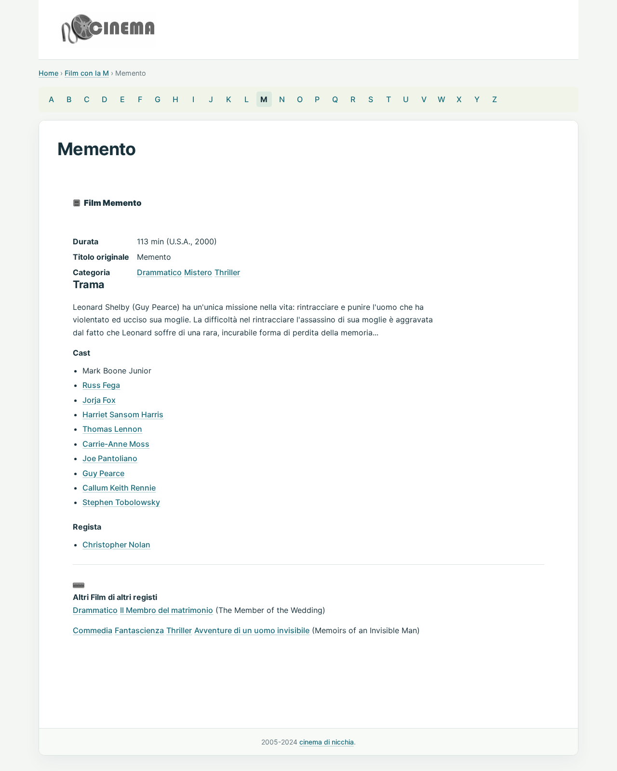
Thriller (227, 272)
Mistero (198, 272)
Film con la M (87, 73)
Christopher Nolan (116, 544)
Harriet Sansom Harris (122, 414)
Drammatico (159, 272)
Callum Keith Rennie (119, 487)
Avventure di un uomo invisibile (251, 630)
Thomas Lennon (112, 429)
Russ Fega (101, 385)
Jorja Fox (99, 400)
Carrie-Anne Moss (115, 444)
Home (48, 73)
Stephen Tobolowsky (121, 502)
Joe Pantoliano (109, 458)
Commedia (92, 630)
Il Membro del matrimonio (166, 610)
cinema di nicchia (326, 742)
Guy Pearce (103, 473)
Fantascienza (139, 630)
